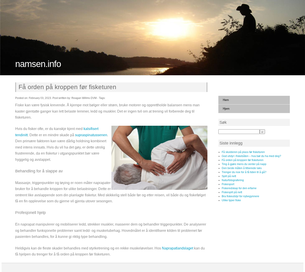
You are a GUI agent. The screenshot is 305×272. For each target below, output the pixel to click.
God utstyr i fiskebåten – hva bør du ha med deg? (251, 156)
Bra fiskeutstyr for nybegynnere (240, 196)
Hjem (226, 108)
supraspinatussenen (91, 135)
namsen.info (38, 64)
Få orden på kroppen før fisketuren (67, 87)
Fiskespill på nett (232, 192)
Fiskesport (228, 184)
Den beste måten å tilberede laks (242, 168)
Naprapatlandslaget (177, 248)
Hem (226, 100)
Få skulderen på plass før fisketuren (243, 152)
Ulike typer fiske (231, 200)
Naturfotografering (233, 180)
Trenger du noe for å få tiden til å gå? (244, 172)
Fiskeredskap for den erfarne (239, 188)
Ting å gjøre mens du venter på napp (244, 164)
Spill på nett (229, 176)
